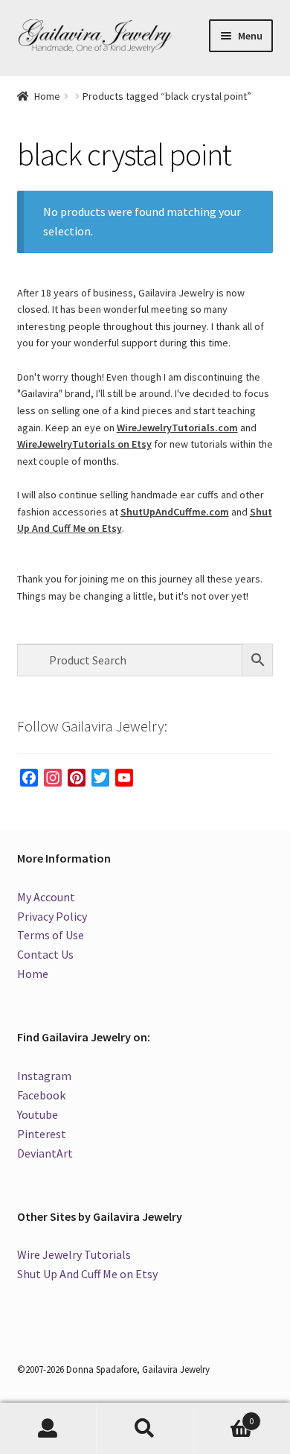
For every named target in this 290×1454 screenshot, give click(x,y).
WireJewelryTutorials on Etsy (84, 444)
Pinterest (41, 1133)
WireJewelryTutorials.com (177, 427)
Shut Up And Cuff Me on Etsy (87, 1273)
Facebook (41, 1095)
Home (47, 96)
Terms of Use (50, 934)
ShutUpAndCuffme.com (174, 511)
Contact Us (45, 954)
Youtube (37, 1114)
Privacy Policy (52, 916)
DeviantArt (45, 1153)
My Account (46, 896)
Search (145, 1428)
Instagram (44, 1075)
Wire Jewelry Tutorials (74, 1254)
